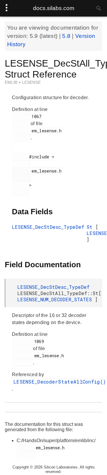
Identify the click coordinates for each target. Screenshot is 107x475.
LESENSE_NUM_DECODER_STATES (56, 299)
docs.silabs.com (53, 8)
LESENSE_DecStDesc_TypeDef (48, 227)
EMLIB (11, 82)
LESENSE (31, 82)
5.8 (67, 36)
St (90, 227)
